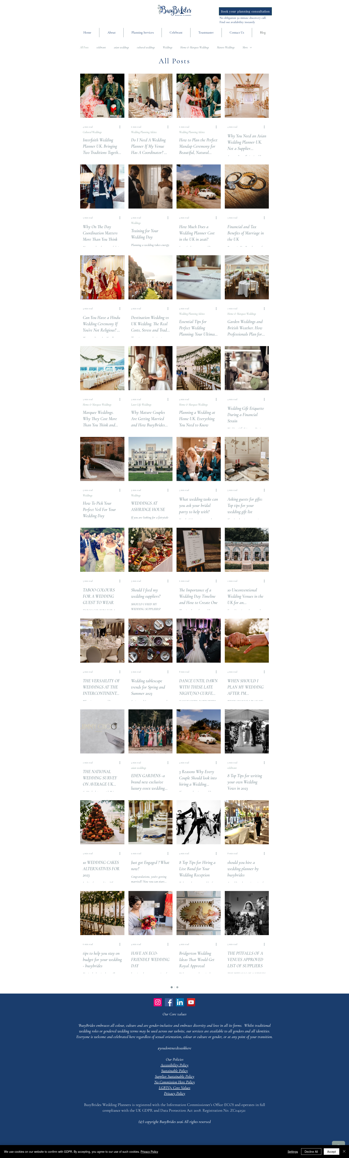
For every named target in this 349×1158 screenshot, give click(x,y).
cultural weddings (146, 47)
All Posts (84, 47)
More (245, 47)
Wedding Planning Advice (144, 132)
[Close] (344, 1151)
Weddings (167, 47)
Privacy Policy (149, 1152)
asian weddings (121, 47)
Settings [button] (293, 1152)
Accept (331, 1152)
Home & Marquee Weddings (194, 47)
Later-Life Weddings (141, 404)
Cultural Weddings (92, 132)
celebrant (101, 47)
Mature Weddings (225, 47)
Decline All (311, 1152)
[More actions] (121, 126)
